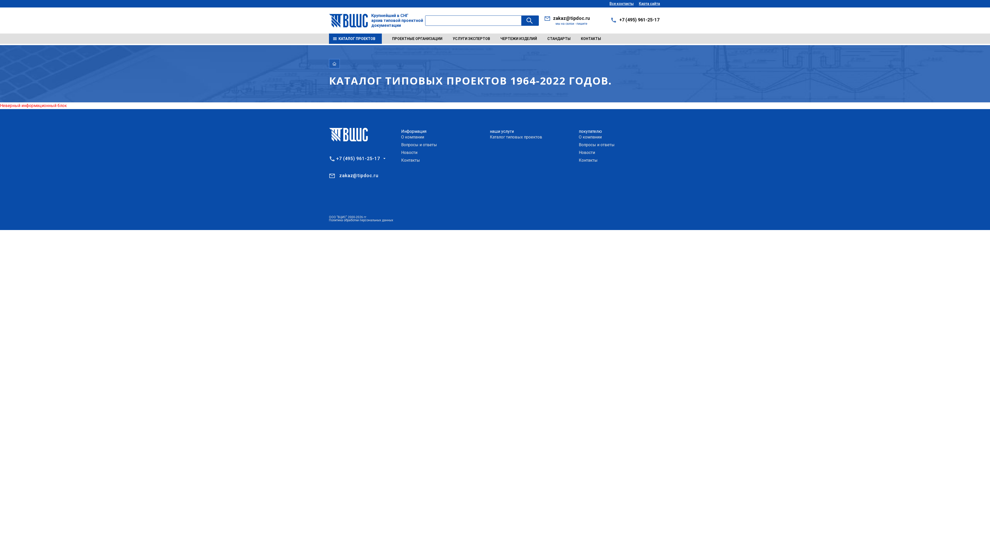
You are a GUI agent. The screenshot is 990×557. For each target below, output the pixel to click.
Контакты (591, 38)
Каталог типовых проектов (516, 137)
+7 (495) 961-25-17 (639, 19)
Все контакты (621, 4)
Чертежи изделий (518, 38)
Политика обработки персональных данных (361, 220)
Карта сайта (649, 4)
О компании (412, 137)
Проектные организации (417, 38)
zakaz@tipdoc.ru (571, 18)
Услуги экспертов (471, 38)
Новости (409, 152)
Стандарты (559, 38)
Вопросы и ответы (419, 144)
